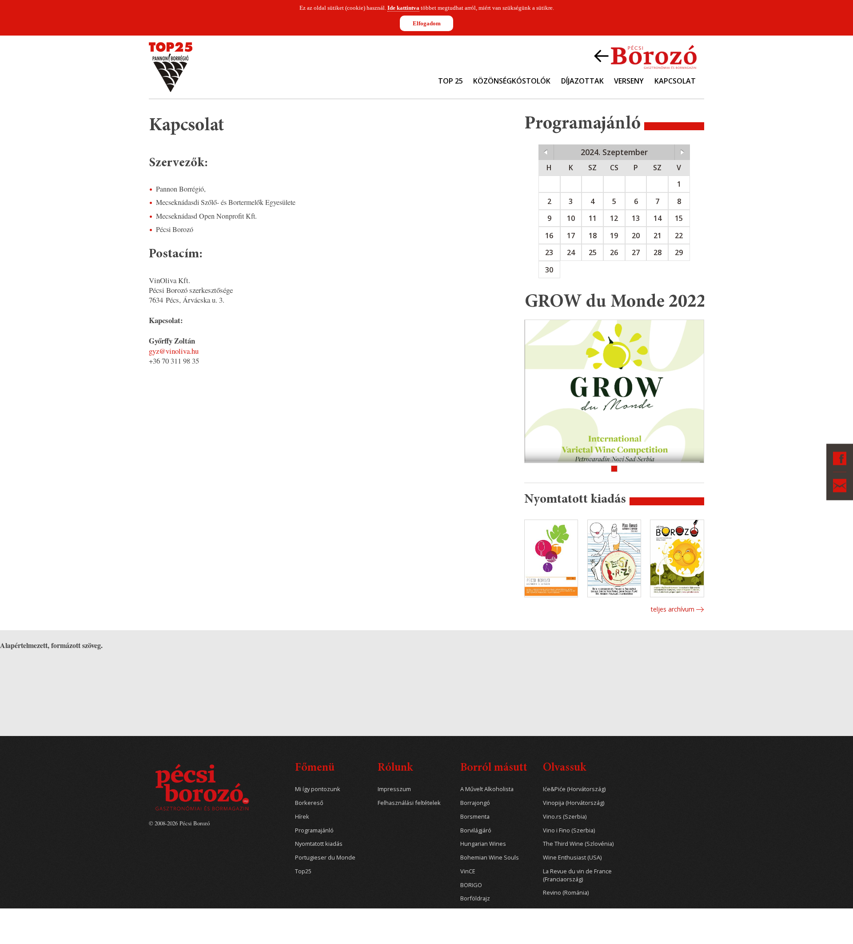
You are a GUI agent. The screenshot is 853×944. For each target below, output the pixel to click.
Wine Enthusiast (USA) (572, 857)
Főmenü (315, 768)
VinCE (467, 871)
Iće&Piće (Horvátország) (574, 789)
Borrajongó (475, 803)
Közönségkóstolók (511, 80)
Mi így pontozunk (317, 789)
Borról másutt (493, 768)
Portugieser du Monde (325, 857)
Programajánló (314, 830)
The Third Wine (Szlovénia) (578, 844)
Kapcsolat (675, 80)
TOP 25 (450, 80)
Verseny (629, 80)
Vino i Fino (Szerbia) (569, 830)
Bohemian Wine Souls (489, 857)
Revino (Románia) (566, 892)
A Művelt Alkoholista (487, 789)
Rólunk (395, 768)
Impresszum (394, 789)
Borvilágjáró (475, 830)
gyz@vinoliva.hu (174, 351)
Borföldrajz (475, 898)
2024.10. (682, 152)
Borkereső (309, 803)
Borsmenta (475, 816)
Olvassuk (564, 768)
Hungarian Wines (483, 844)
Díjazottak (582, 80)
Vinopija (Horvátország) (573, 803)
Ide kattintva (403, 7)
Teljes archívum (672, 609)
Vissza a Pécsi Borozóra (645, 56)
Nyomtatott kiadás (319, 844)
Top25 (303, 871)
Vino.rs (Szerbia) (564, 816)
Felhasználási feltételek (409, 803)
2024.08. (546, 152)
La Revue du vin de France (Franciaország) (577, 875)
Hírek (302, 816)
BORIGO (471, 885)
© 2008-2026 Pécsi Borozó (179, 823)
